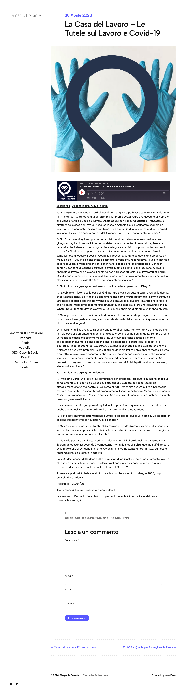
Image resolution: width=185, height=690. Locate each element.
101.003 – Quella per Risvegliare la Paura (148, 647)
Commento (72, 540)
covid (98, 517)
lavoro (126, 517)
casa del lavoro (72, 517)
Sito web (69, 603)
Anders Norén (102, 675)
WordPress (170, 675)
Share (102, 198)
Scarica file (63, 205)
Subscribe (91, 198)
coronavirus (88, 517)
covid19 (117, 517)
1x (97, 194)
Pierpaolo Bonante (25, 15)
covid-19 (107, 517)
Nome (69, 575)
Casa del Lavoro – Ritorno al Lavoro (76, 647)
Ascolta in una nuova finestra (90, 205)
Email (68, 589)
